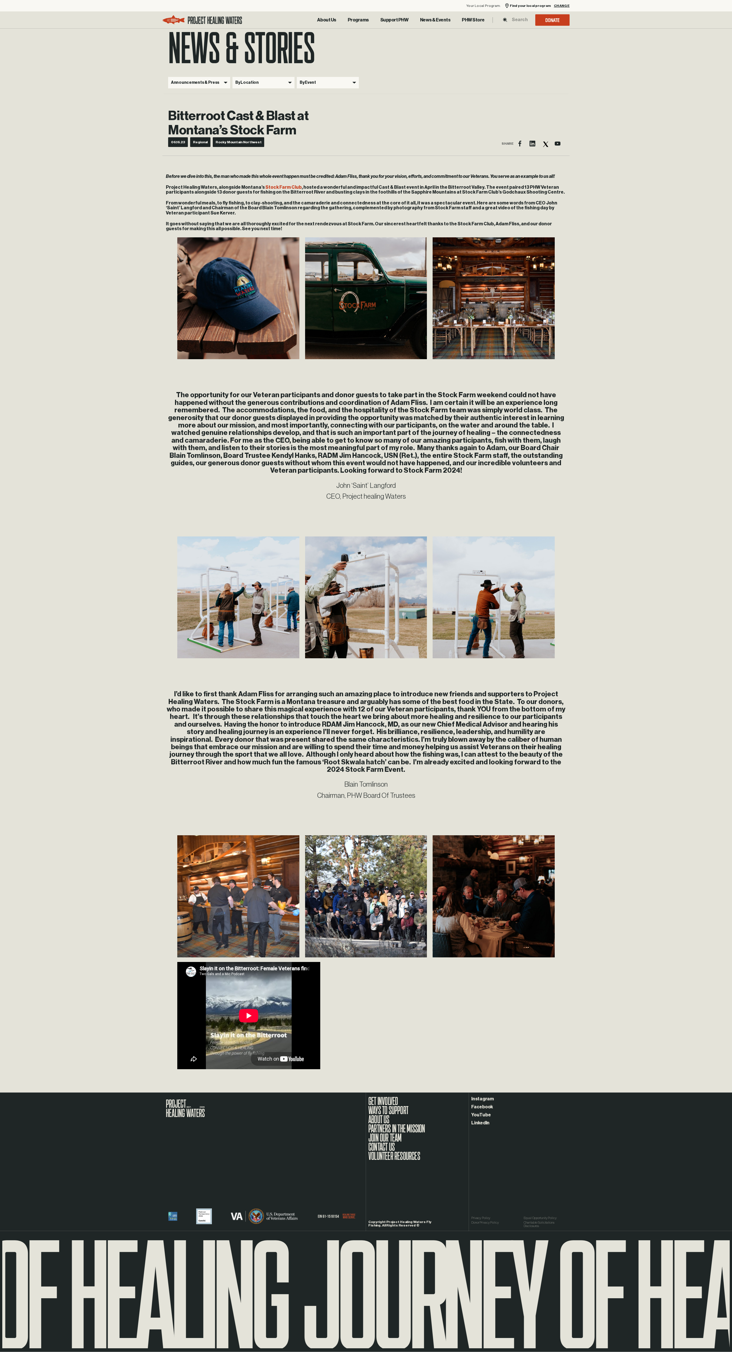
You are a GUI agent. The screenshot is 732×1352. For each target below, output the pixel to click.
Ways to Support (388, 1113)
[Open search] (505, 19)
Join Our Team (385, 1141)
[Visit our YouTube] (557, 143)
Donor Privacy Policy (485, 1222)
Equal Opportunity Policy (540, 1218)
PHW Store (473, 20)
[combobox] (520, 19)
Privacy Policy (480, 1218)
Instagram (482, 1099)
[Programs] (358, 20)
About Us (326, 20)
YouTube (481, 1115)
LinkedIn (480, 1123)
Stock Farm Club (283, 187)
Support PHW (394, 20)
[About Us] (326, 20)
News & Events (435, 20)
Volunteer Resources (394, 1159)
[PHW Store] (473, 20)
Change (562, 6)
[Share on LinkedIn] (532, 143)
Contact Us (381, 1150)
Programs (358, 20)
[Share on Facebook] (520, 143)
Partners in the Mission (396, 1131)
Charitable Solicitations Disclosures (539, 1224)
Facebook (482, 1107)
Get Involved (383, 1104)
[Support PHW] (394, 20)
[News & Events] (435, 20)
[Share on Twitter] (545, 143)
